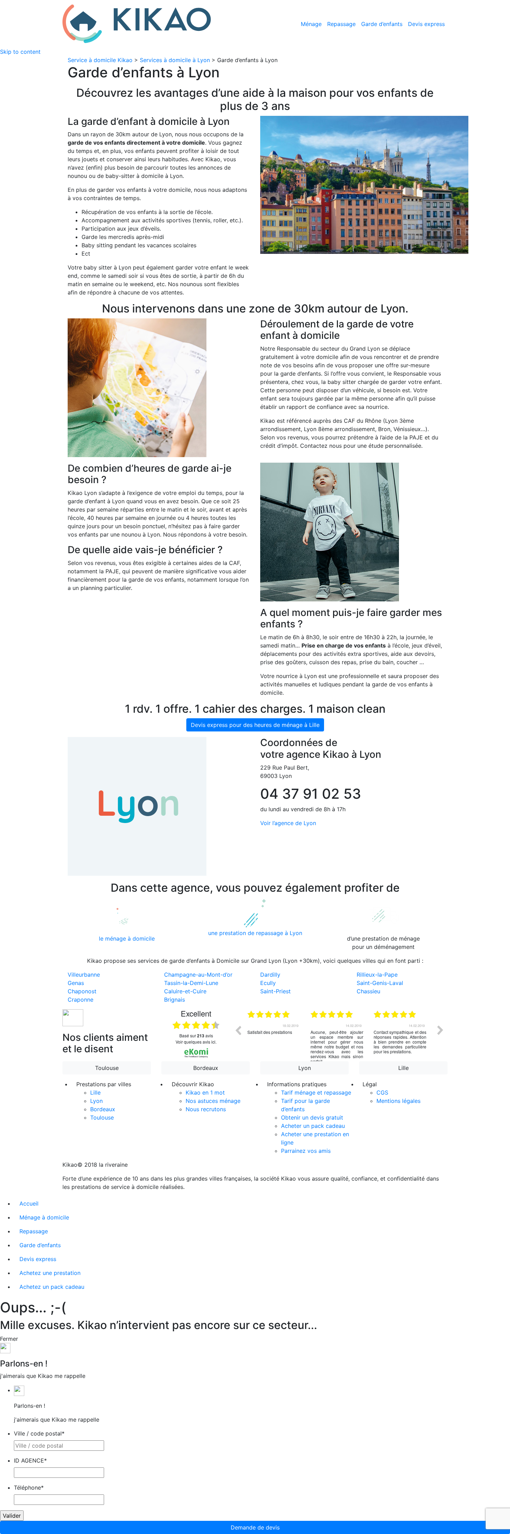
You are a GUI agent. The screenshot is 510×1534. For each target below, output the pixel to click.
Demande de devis (255, 1527)
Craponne (80, 999)
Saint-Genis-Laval (380, 982)
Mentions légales (398, 1100)
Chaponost (82, 991)
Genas (76, 982)
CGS (382, 1092)
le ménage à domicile (127, 938)
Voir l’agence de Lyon (288, 823)
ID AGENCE (30, 1460)
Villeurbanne (84, 974)
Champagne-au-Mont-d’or (198, 974)
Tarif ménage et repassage (316, 1092)
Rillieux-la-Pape (377, 974)
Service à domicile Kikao (100, 60)
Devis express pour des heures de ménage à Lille (255, 724)
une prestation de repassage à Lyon (255, 932)
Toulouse (107, 1067)
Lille (403, 1067)
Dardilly (270, 974)
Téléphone (29, 1487)
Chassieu (368, 991)
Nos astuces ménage (213, 1100)
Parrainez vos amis (306, 1150)
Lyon (304, 1067)
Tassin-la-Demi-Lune (191, 982)
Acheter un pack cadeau (313, 1125)
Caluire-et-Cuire (185, 991)
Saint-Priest (275, 991)
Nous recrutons (206, 1109)
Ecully (268, 982)
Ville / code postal (39, 1433)
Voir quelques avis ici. (196, 1042)
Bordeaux (205, 1067)
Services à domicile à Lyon (175, 60)
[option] (276, 1035)
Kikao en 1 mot (205, 1092)
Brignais (174, 999)
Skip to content (20, 51)
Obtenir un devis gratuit (312, 1117)
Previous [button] (238, 1030)
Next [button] (440, 1030)
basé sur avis (196, 1035)
